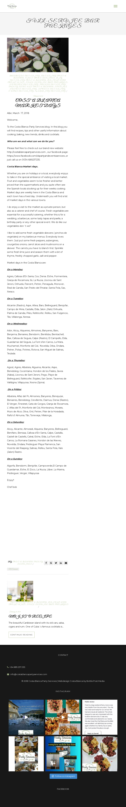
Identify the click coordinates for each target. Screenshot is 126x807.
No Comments (13, 569)
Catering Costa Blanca (29, 602)
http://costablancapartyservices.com (26, 152)
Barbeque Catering (25, 76)
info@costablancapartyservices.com (28, 674)
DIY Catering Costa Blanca (36, 79)
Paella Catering (53, 85)
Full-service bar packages (46, 82)
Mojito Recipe (30, 617)
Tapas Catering (21, 91)
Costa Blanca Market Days (38, 103)
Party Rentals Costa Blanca (31, 87)
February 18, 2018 (15, 612)
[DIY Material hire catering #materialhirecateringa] (26, 717)
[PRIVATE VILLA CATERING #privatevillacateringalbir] (99, 717)
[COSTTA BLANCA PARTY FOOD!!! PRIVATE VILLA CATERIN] (63, 717)
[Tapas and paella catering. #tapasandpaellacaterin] (99, 753)
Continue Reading (21, 635)
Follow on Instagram (65, 776)
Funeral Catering (23, 85)
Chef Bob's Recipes (40, 78)
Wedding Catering (50, 91)
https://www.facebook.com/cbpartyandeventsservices (36, 155)
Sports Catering (51, 89)
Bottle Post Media (95, 681)
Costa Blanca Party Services (28, 563)
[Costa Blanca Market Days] (38, 54)
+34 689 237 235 (17, 667)
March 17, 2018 (38, 96)
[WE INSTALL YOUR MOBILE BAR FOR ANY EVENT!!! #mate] (63, 753)
